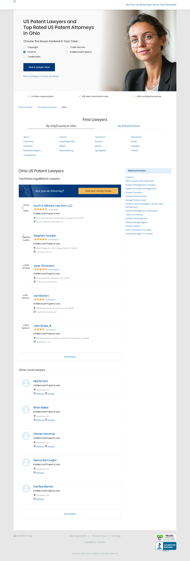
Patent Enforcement (136, 196)
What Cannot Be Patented (139, 180)
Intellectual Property (81, 52)
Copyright (33, 47)
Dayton (99, 141)
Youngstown (29, 155)
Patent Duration (134, 192)
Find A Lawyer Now (39, 67)
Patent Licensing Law (136, 218)
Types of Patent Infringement (141, 188)
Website (40, 393)
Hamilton (28, 146)
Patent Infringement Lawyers (141, 184)
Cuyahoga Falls (67, 141)
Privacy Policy (99, 535)
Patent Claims (133, 226)
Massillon (135, 146)
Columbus (28, 141)
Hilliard (62, 146)
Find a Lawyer (25, 107)
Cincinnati (100, 136)
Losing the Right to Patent (139, 233)
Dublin (134, 141)
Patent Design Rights (136, 222)
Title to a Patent (134, 214)
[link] (28, 538)
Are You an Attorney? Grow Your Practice (151, 4)
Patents (32, 52)
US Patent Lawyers (47, 107)
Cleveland (136, 136)
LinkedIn (51, 393)
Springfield (100, 150)
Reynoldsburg (66, 150)
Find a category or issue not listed (40, 76)
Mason (98, 146)
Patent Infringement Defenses (142, 210)
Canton (63, 136)
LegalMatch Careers (95, 542)
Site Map (116, 535)
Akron (26, 136)
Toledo (134, 150)
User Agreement (78, 535)
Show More (70, 356)
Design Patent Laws (136, 200)
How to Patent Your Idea (138, 229)
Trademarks (34, 56)
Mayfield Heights (32, 150)
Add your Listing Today (98, 191)
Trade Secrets (77, 47)
